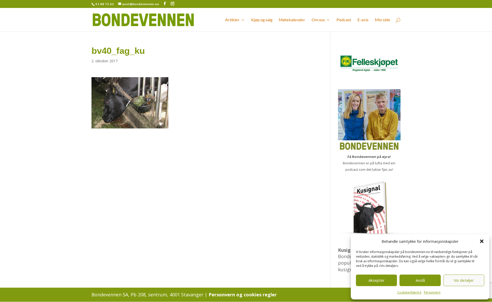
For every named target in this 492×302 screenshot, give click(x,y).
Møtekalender (292, 20)
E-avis (362, 20)
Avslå (420, 280)
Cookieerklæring (409, 292)
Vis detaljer (464, 280)
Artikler (232, 20)
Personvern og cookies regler (243, 294)
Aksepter (376, 280)
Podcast (343, 20)
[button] (481, 241)
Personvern (432, 292)
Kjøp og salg (261, 20)
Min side (382, 20)
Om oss (318, 20)
